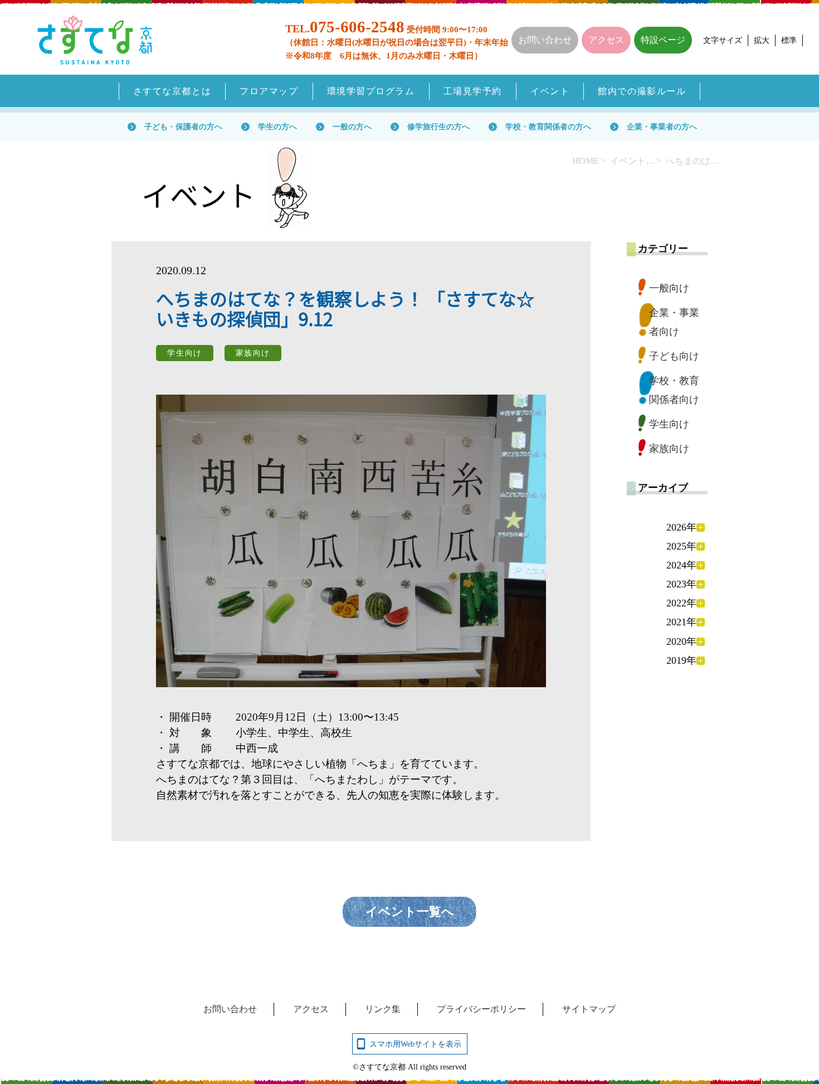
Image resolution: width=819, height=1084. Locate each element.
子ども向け (674, 356)
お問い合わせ (545, 40)
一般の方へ (352, 126)
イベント (549, 91)
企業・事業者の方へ (662, 126)
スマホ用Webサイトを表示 (415, 1043)
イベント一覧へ (409, 911)
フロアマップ (269, 91)
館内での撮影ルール (642, 91)
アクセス (606, 40)
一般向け (669, 288)
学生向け (669, 424)
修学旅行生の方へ (438, 126)
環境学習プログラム (371, 91)
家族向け (669, 448)
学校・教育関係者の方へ (548, 126)
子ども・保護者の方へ (183, 126)
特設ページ (663, 40)
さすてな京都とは (172, 91)
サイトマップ (589, 1009)
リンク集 (383, 1009)
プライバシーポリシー (481, 1009)
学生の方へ (277, 126)
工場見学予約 (472, 91)
